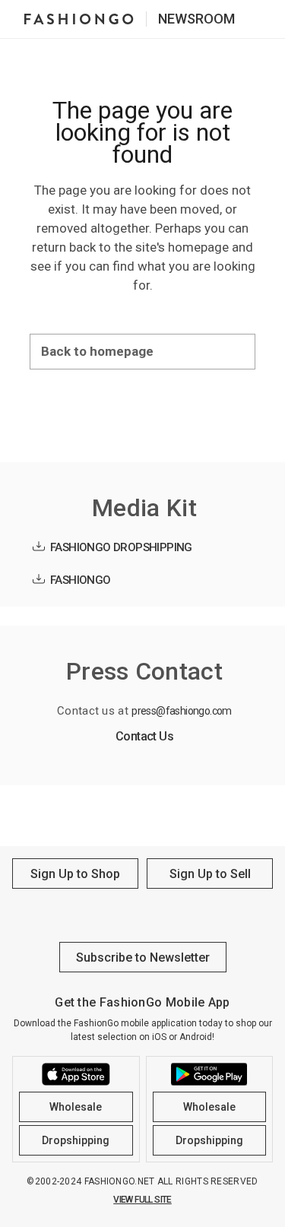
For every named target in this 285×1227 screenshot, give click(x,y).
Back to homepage (97, 351)
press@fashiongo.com (181, 711)
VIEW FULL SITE (142, 1199)
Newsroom (196, 19)
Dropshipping (75, 1140)
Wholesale (75, 1107)
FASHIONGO (80, 580)
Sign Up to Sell (210, 874)
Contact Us (144, 736)
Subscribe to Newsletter (143, 957)
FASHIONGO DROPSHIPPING (121, 547)
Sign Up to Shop (75, 874)
